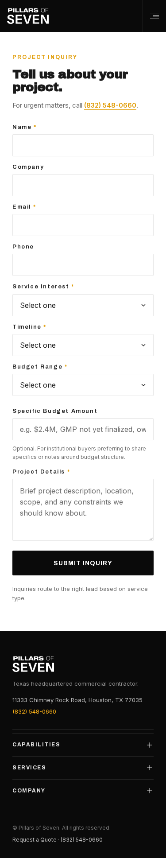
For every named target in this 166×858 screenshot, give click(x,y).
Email (24, 207)
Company (28, 167)
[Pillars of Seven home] (28, 16)
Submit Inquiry (83, 563)
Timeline (29, 327)
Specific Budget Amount (54, 411)
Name (24, 127)
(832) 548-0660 (110, 105)
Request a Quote (34, 839)
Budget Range (39, 367)
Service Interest (43, 286)
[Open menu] (154, 16)
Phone (23, 247)
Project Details (41, 472)
